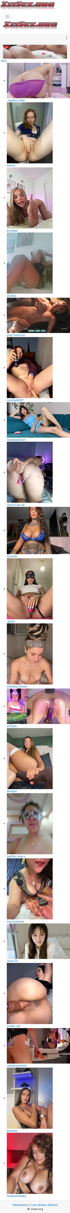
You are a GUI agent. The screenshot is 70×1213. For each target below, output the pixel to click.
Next (4, 60)
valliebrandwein (17, 1065)
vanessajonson (16, 439)
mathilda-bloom (17, 686)
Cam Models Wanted (44, 1205)
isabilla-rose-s (16, 856)
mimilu (11, 165)
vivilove (12, 726)
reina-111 (12, 961)
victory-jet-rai (16, 505)
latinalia (12, 791)
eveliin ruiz (14, 1026)
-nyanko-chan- (16, 100)
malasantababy (16, 1196)
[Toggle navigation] (7, 16)
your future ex (16, 335)
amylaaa (12, 230)
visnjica (11, 295)
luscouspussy (15, 921)
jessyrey (12, 1130)
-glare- (11, 621)
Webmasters (20, 1205)
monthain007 (15, 400)
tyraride (12, 556)
